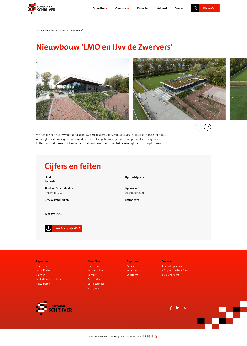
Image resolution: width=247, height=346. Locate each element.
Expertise (98, 8)
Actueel (162, 8)
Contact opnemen (172, 266)
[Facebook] (171, 308)
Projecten (143, 8)
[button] (198, 126)
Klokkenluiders (170, 275)
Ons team (93, 266)
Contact (180, 8)
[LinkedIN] (177, 308)
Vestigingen (94, 288)
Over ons (120, 8)
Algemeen (133, 261)
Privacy (124, 336)
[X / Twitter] (184, 308)
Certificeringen (96, 283)
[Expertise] (106, 8)
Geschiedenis (94, 279)
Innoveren (42, 266)
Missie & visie (95, 270)
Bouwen (40, 275)
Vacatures (132, 275)
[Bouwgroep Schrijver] (41, 8)
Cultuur (91, 275)
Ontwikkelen (43, 270)
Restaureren (43, 283)
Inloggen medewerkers (175, 270)
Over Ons (93, 261)
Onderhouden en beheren (50, 279)
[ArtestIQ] (150, 336)
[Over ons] (128, 8)
